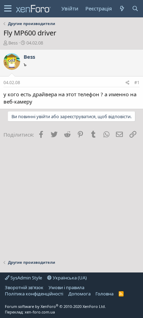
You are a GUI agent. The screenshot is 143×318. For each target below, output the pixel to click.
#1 (137, 82)
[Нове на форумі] (121, 8)
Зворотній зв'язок (24, 287)
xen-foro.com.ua (40, 312)
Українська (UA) (69, 278)
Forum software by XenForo (55, 306)
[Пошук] (135, 8)
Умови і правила (66, 287)
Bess (13, 43)
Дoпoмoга (79, 294)
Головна (104, 294)
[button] (7, 8)
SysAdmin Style (25, 278)
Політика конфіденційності (34, 294)
